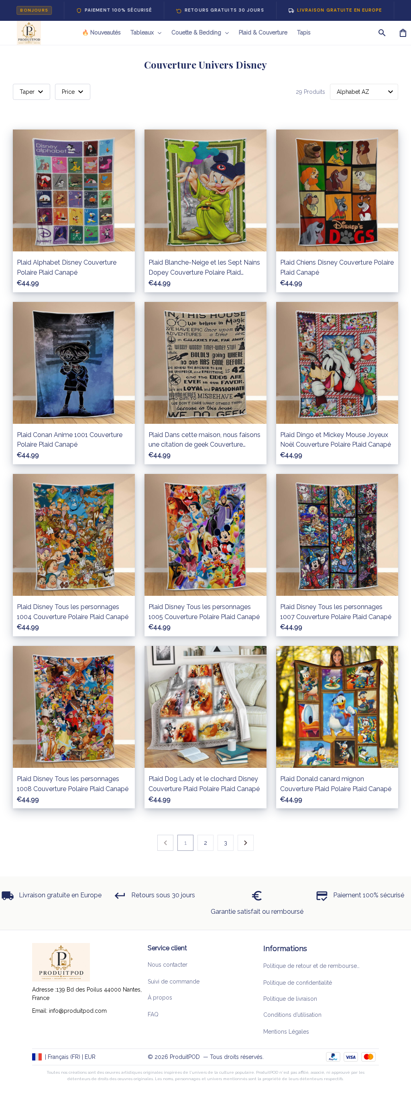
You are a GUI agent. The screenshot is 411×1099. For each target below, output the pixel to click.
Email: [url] (40, 1011)
